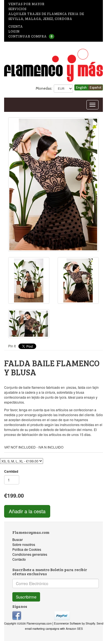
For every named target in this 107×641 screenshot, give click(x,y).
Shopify (90, 623)
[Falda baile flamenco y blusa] (53, 184)
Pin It (12, 346)
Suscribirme (26, 597)
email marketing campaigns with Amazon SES (54, 628)
